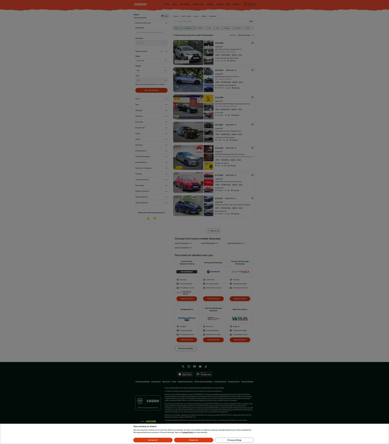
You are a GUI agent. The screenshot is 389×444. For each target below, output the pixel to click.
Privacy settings (234, 440)
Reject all (193, 440)
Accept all (153, 440)
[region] (194, 434)
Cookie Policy (187, 432)
